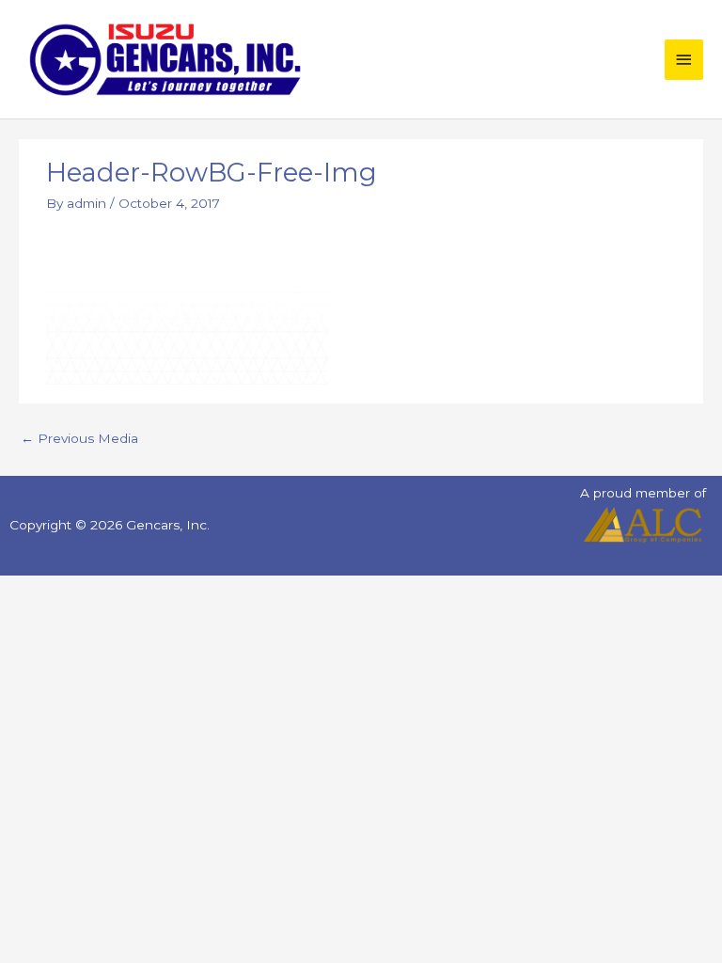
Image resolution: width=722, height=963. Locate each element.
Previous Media (79, 438)
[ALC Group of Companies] (642, 525)
